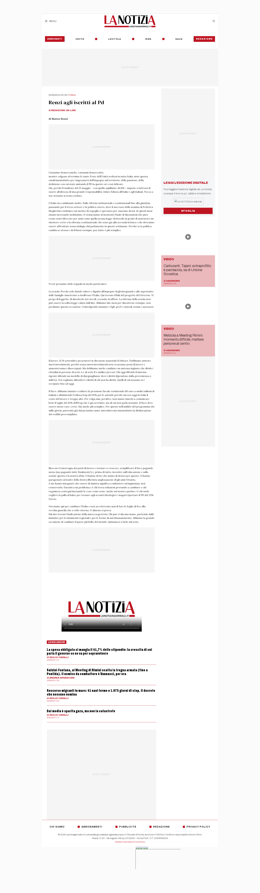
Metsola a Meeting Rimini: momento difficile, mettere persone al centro (184, 339)
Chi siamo (57, 826)
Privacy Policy (198, 826)
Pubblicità (127, 826)
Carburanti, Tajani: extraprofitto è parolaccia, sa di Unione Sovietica (187, 270)
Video (169, 259)
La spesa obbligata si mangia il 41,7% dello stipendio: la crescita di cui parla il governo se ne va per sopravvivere (99, 651)
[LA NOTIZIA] (129, 21)
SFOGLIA (188, 211)
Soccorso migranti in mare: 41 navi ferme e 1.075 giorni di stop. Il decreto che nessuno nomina (101, 692)
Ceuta (80, 39)
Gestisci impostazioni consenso (130, 842)
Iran (148, 39)
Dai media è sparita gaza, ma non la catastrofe (81, 711)
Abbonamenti (91, 826)
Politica (72, 95)
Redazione (204, 39)
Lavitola (114, 39)
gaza (179, 39)
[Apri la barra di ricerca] (214, 21)
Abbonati (54, 39)
